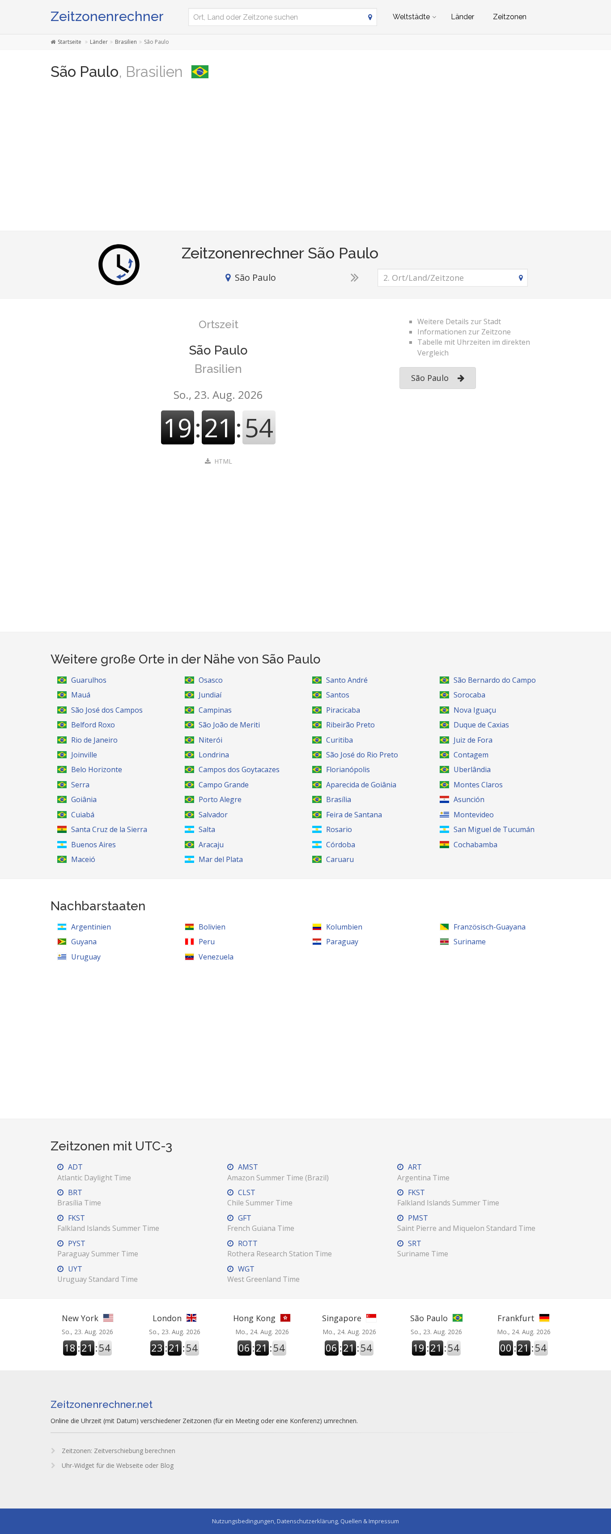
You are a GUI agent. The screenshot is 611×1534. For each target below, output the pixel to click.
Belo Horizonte (96, 769)
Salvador (213, 815)
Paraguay (342, 942)
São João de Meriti (229, 725)
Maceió (83, 859)
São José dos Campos (107, 710)
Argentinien (91, 927)
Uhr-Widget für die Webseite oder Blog (117, 1465)
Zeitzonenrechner (107, 16)
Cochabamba (475, 844)
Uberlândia (472, 769)
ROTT (279, 1248)
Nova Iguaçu (475, 710)
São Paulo (430, 377)
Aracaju (211, 844)
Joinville (84, 755)
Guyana (84, 942)
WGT (263, 1274)
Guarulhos (88, 680)
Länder (462, 17)
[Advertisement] (305, 159)
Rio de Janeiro (94, 740)
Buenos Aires (93, 844)
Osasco (211, 680)
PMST (466, 1223)
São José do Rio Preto (362, 755)
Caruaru (340, 859)
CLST (260, 1197)
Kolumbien (344, 927)
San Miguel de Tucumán (494, 829)
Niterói (210, 740)
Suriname (470, 942)
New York (80, 1318)
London (167, 1318)
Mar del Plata (221, 859)
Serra (80, 785)
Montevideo (474, 815)
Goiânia (84, 799)
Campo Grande (224, 785)
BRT (79, 1197)
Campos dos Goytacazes (239, 769)
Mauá (80, 695)
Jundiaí (210, 695)
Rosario (339, 829)
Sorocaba (469, 695)
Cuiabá (82, 815)
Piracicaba (343, 710)
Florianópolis (348, 769)
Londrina (214, 755)
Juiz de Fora (473, 740)
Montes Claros (478, 785)
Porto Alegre (220, 799)
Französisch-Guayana (490, 927)
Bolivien (212, 927)
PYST (97, 1248)
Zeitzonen (509, 17)
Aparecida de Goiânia (361, 785)
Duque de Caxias (481, 725)
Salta (207, 829)
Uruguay (86, 957)
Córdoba (340, 844)
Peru (207, 942)
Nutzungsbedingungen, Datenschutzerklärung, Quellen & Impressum (305, 1521)
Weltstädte (411, 17)
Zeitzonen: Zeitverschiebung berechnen (117, 1450)
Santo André (347, 680)
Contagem (471, 755)
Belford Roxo (93, 725)
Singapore (341, 1318)
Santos (337, 695)
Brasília (338, 799)
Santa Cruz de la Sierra (109, 829)
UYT (97, 1274)
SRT (422, 1248)
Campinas (215, 710)
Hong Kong (254, 1318)
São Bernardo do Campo (495, 680)
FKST (448, 1197)
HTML (223, 461)
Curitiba (339, 740)
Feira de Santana (354, 815)
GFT (260, 1223)
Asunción (469, 799)
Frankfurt (516, 1318)
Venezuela (216, 957)
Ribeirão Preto (350, 725)
